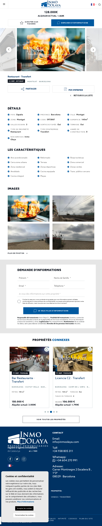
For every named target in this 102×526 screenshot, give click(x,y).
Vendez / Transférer (61, 497)
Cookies (73, 519)
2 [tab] (48, 412)
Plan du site (86, 519)
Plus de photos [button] (16, 253)
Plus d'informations (25, 501)
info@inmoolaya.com (65, 442)
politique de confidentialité (47, 301)
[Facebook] (10, 459)
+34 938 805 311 (62, 451)
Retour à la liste (83, 95)
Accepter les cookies (24, 508)
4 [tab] (54, 412)
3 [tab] (51, 412)
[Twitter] (17, 459)
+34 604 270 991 (66, 460)
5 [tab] (56, 412)
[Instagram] (23, 459)
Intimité (62, 519)
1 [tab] (45, 412)
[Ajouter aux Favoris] (46, 349)
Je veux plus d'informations (53, 311)
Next (93, 49)
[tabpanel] (29, 377)
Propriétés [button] (56, 491)
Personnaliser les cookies (24, 515)
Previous (8, 49)
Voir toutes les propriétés (51, 419)
